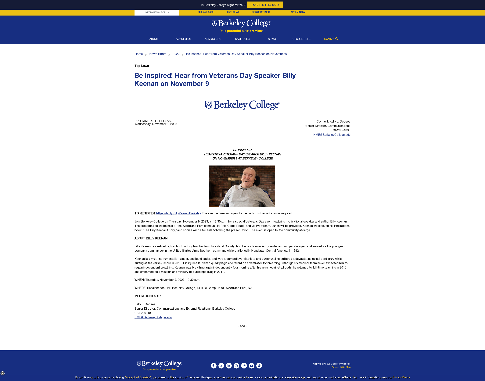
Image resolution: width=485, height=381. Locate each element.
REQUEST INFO (261, 12)
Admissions (213, 39)
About (154, 39)
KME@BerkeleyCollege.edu (331, 135)
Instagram (236, 366)
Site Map (345, 367)
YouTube (251, 366)
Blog (244, 366)
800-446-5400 (205, 12)
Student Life (302, 39)
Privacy (336, 367)
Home (139, 54)
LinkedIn (229, 366)
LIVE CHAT (233, 12)
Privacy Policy (401, 377)
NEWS (272, 39)
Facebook (214, 366)
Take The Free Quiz (265, 5)
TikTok (259, 366)
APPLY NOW (298, 12)
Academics (183, 39)
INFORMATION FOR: (156, 12)
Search (329, 39)
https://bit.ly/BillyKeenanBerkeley (178, 213)
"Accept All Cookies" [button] (138, 377)
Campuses (242, 39)
